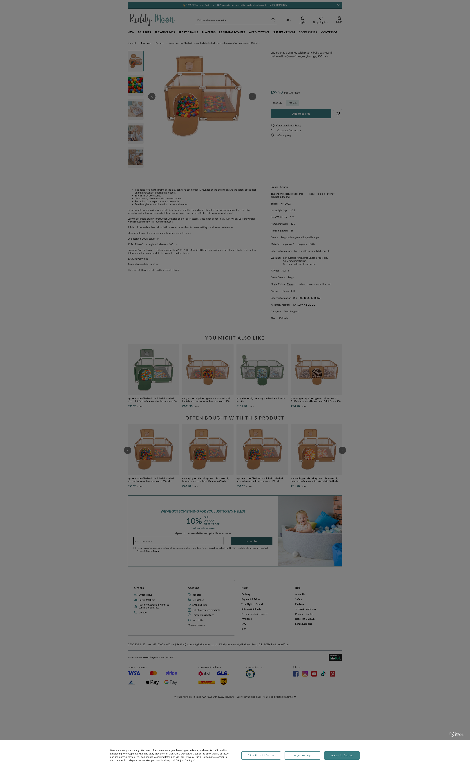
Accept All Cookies (342, 755)
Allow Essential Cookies (261, 755)
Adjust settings (302, 755)
